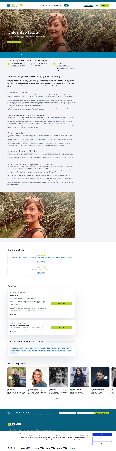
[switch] (42, 448)
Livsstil (68, 348)
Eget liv (36, 348)
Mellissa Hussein (75, 389)
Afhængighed (14, 348)
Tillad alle (102, 434)
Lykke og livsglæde (15, 350)
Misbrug (24, 350)
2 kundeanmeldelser (20, 27)
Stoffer (69, 350)
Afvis (102, 443)
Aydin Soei (52, 389)
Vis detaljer (72, 448)
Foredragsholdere (88, 5)
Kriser (48, 348)
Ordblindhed (42, 350)
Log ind (90, 0)
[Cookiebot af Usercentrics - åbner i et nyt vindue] (11, 448)
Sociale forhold (62, 350)
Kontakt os (104, 5)
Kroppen (54, 348)
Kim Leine (10, 389)
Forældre (43, 348)
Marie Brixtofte (33, 389)
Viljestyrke (13, 353)
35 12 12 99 (106, 0)
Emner (96, 5)
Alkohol (21, 348)
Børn (27, 348)
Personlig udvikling (51, 350)
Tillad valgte (102, 438)
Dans (31, 348)
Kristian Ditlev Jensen (98, 389)
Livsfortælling (61, 348)
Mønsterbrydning (32, 350)
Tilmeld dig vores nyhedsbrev (81, 0)
